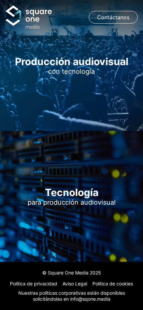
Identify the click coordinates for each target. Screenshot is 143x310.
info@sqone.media (90, 299)
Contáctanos (113, 17)
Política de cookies (112, 283)
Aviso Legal (75, 283)
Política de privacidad (33, 283)
